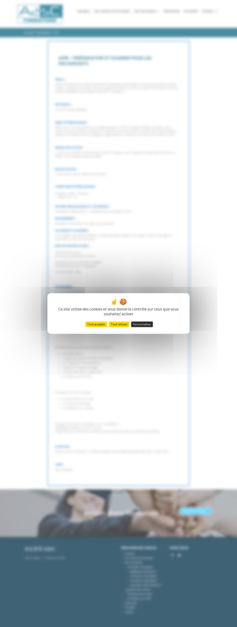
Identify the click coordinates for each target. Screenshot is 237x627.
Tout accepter (96, 324)
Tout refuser (119, 324)
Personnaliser (142, 324)
